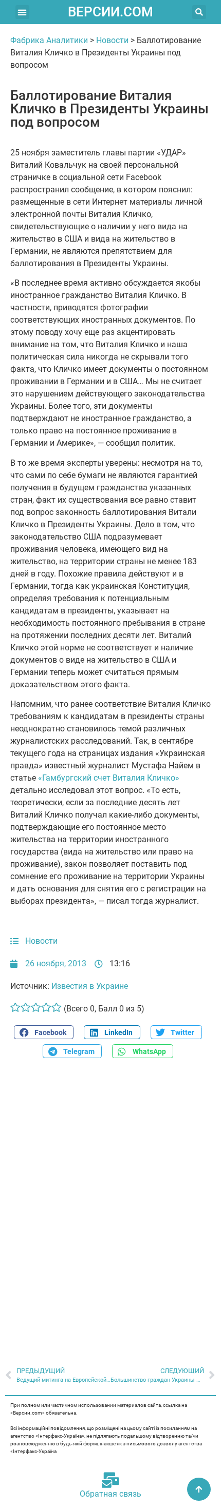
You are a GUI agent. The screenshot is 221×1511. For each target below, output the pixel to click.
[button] (22, 12)
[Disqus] (110, 1207)
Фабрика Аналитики (49, 40)
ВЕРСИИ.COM (110, 11)
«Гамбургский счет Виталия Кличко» (108, 778)
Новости (112, 40)
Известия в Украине (89, 986)
